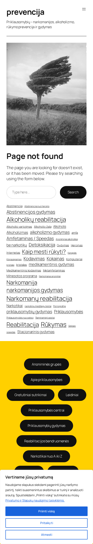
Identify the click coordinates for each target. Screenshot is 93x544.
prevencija (25, 12)
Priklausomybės (68, 311)
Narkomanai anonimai (50, 276)
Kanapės (72, 252)
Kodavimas (34, 258)
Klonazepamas (14, 259)
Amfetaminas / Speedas (30, 238)
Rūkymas (53, 324)
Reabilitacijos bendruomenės (46, 441)
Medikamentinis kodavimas (23, 270)
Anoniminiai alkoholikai (67, 239)
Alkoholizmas (17, 232)
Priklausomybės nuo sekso (20, 317)
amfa (75, 233)
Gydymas (63, 245)
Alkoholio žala (42, 227)
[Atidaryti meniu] (84, 9)
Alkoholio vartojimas (19, 227)
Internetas (13, 253)
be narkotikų (16, 244)
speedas (10, 332)
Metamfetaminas (54, 270)
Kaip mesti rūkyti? (44, 251)
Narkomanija (21, 282)
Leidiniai (72, 394)
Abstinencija (14, 206)
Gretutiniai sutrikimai (30, 394)
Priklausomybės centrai (47, 410)
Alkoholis (59, 226)
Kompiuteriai (74, 259)
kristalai (10, 264)
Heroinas (77, 245)
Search (73, 192)
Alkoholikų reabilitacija (36, 219)
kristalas (21, 265)
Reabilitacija (22, 324)
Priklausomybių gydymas (47, 425)
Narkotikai (14, 305)
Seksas (72, 325)
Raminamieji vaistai (45, 317)
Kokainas (55, 258)
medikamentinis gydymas (51, 264)
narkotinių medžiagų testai (38, 306)
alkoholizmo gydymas (50, 232)
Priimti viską (46, 511)
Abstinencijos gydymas (30, 212)
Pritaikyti (46, 523)
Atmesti (46, 535)
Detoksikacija (42, 245)
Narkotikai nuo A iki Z (47, 456)
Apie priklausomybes (46, 379)
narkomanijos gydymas (34, 290)
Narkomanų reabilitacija (39, 298)
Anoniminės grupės (46, 364)
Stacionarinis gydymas (36, 331)
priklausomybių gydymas (29, 311)
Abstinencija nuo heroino (37, 206)
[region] (46, 507)
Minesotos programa (21, 276)
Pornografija (59, 306)
